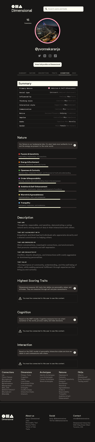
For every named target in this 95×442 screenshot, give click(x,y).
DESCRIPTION (43, 73)
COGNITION (64, 73)
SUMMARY (22, 73)
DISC (74, 73)
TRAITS (54, 73)
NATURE (32, 73)
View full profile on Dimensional (47, 64)
